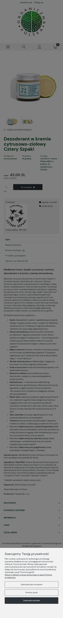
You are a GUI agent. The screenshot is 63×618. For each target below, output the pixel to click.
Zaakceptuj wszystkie (31, 601)
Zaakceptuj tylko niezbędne (31, 585)
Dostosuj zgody (31, 593)
